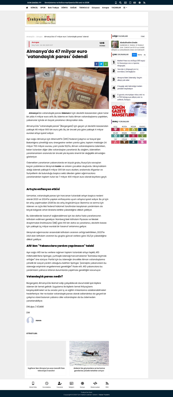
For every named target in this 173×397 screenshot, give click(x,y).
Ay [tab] (145, 55)
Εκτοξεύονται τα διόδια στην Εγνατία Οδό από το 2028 (67, 2)
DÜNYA (64, 7)
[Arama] (120, 2)
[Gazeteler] (134, 2)
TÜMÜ (143, 36)
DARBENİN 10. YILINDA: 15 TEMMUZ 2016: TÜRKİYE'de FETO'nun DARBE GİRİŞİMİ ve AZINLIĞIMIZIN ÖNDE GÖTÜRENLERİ (128, 47)
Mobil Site (33, 387)
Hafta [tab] (140, 55)
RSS (107, 387)
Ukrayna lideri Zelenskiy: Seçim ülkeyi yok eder (127, 79)
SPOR (42, 7)
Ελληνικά (96, 7)
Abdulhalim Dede (128, 42)
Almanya (33, 113)
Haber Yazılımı (104, 395)
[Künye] (139, 2)
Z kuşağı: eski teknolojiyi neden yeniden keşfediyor (127, 87)
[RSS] (144, 2)
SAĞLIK (73, 7)
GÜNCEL (34, 7)
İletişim (71, 387)
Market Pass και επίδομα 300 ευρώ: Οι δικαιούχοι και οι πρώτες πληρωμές (129, 63)
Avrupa (105, 7)
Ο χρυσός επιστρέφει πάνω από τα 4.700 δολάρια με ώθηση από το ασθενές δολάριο (129, 97)
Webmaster (95, 387)
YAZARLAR (116, 7)
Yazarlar (60, 387)
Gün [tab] (134, 55)
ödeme (65, 113)
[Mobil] (116, 2)
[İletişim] (125, 2)
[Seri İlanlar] (130, 2)
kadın (58, 166)
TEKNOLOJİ (84, 7)
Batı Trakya (53, 7)
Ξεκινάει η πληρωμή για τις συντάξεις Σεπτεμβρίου (126, 70)
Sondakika (47, 387)
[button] (125, 8)
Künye (82, 387)
